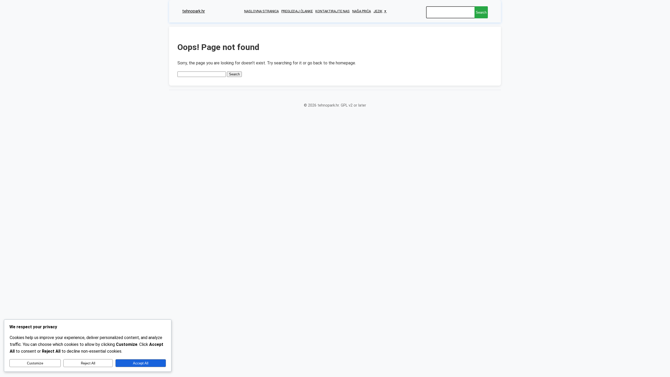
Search (481, 12)
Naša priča (361, 11)
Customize (35, 363)
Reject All (88, 363)
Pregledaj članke (297, 11)
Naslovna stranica (261, 11)
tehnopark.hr (193, 11)
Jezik (380, 11)
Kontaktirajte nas (332, 11)
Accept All (140, 363)
